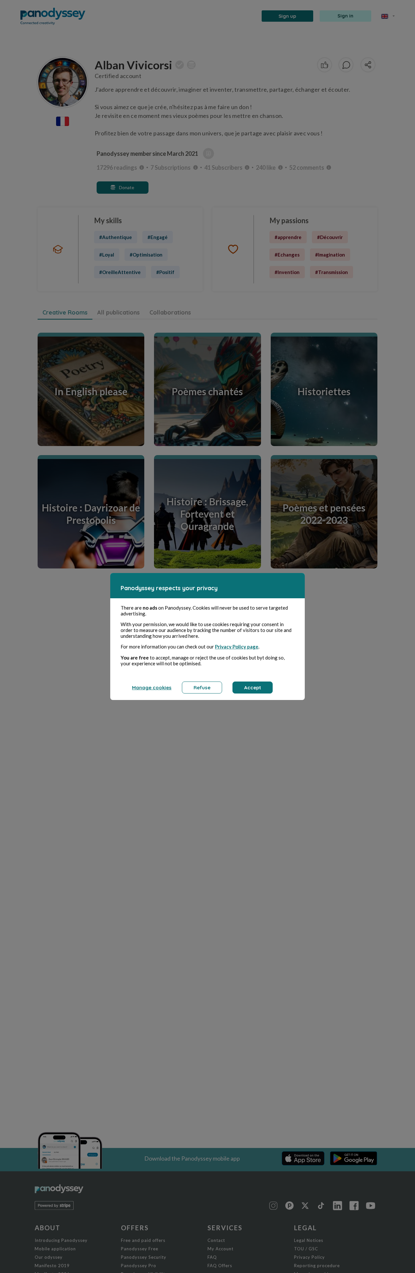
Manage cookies (152, 687)
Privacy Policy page (236, 646)
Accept (252, 687)
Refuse (202, 687)
